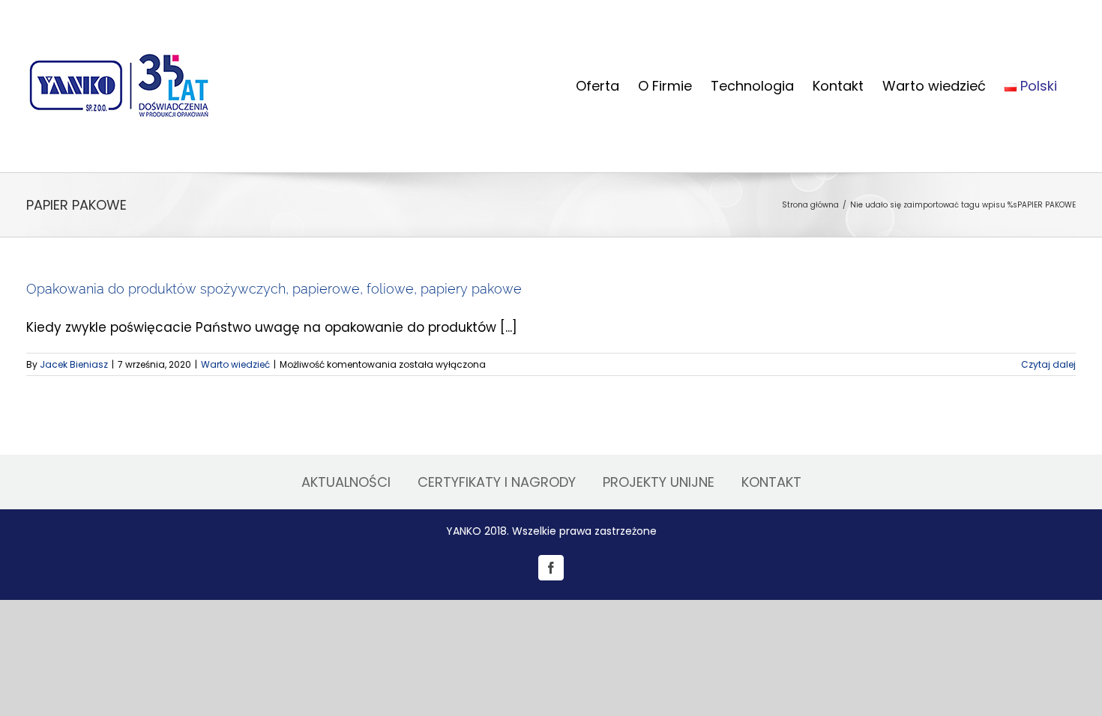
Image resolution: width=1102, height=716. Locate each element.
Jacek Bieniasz (74, 364)
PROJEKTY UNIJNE (658, 482)
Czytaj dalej (1048, 364)
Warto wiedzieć (235, 364)
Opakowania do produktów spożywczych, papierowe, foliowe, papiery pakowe (274, 289)
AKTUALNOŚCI (346, 482)
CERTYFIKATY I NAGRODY (497, 482)
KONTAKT (771, 482)
